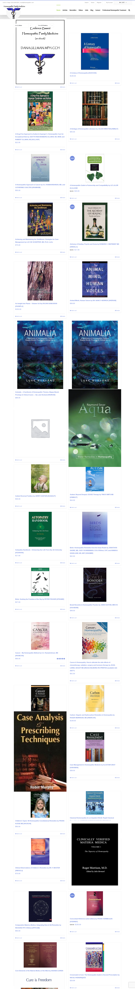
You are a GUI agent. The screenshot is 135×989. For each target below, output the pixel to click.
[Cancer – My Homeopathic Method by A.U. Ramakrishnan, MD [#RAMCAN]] (40, 636)
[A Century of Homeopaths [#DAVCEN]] (95, 51)
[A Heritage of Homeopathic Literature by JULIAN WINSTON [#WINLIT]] (95, 108)
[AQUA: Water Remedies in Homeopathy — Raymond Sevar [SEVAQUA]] (40, 428)
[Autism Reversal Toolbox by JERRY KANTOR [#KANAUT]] (40, 478)
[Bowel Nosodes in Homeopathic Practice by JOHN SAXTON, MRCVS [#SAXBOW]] (95, 585)
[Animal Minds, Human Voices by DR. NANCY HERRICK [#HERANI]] (95, 279)
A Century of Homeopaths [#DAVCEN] (83, 73)
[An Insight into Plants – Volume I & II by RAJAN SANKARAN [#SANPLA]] (40, 280)
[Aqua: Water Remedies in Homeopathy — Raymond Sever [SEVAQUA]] (95, 428)
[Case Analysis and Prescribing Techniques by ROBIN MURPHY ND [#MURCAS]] (40, 751)
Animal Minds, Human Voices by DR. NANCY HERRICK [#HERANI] (93, 300)
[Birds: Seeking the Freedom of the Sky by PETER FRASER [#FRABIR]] (40, 582)
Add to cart (73, 83)
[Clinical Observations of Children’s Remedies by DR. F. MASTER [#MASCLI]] (40, 851)
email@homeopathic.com (27, 2)
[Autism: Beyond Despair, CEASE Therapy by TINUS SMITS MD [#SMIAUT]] (95, 477)
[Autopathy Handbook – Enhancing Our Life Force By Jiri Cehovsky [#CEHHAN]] (40, 529)
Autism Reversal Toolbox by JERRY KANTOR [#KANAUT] (35, 496)
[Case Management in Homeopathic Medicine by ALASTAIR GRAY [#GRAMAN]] (95, 747)
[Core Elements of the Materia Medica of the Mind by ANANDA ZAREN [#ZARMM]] (40, 955)
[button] (129, 10)
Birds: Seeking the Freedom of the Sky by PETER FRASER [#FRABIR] (39, 599)
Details (118, 83)
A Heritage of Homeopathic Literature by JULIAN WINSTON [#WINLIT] (94, 129)
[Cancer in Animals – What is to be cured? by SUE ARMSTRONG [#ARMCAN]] (40, 698)
